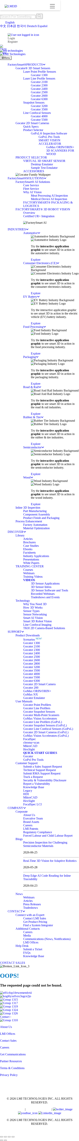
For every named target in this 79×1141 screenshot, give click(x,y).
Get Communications (13, 1054)
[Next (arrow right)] (5, 1140)
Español (42, 26)
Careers (4, 1047)
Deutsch (32, 26)
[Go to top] (2, 1132)
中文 (3, 26)
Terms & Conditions (12, 1068)
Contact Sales (8, 1040)
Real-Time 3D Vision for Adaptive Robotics (50, 860)
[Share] (9, 1136)
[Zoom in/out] (1, 1136)
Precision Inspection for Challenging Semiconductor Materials (45, 844)
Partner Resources (11, 1061)
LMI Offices (7, 1033)
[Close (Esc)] (13, 1136)
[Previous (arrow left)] (1, 1140)
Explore (35, 259)
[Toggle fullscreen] (5, 1136)
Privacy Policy (9, 1075)
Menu (7, 57)
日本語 (11, 26)
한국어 (21, 26)
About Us (6, 1026)
